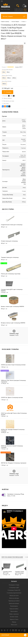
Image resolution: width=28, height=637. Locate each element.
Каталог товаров (8, 16)
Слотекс (23, 173)
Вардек (23, 167)
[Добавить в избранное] (24, 43)
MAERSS (23, 164)
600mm (4, 78)
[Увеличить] (14, 54)
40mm (8, 72)
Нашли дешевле (8, 98)
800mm (9, 78)
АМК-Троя (22, 170)
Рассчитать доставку (9, 101)
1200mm (14, 78)
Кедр (24, 165)
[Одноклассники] (5, 106)
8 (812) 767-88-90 (19, 10)
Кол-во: (5, 95)
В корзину (8, 92)
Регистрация (7, 9)
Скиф (21, 165)
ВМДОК (23, 168)
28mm (3, 72)
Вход (2, 9)
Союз (24, 172)
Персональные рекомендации (12, 557)
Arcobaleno (23, 175)
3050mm (4, 83)
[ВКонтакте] (3, 106)
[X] (9, 106)
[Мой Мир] (7, 106)
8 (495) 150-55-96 (19, 9)
